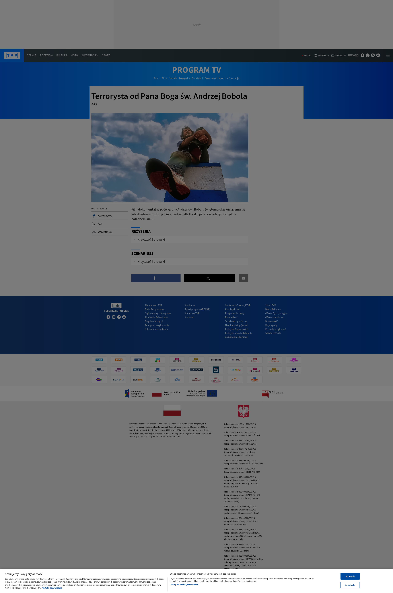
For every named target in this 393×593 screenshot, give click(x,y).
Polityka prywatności (51, 588)
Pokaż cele (350, 585)
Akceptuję (350, 576)
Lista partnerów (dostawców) (184, 584)
